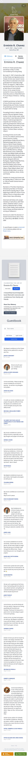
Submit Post (14, 339)
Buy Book (16, 288)
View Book (7, 288)
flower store (6, 231)
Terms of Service (18, 750)
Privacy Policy (10, 750)
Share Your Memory (10, 312)
